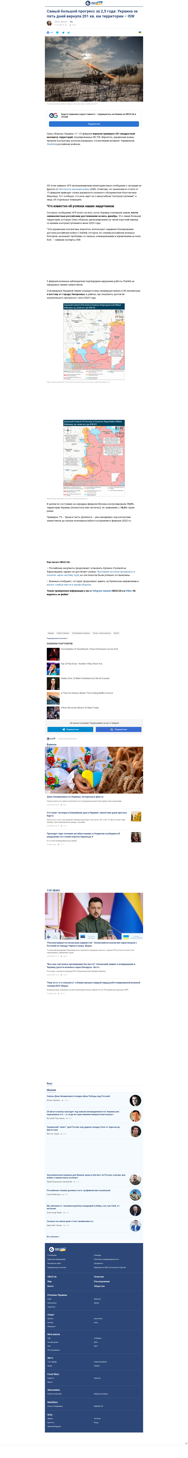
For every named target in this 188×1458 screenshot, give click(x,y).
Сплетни (97, 1418)
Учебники (97, 1338)
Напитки (97, 1378)
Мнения (51, 1090)
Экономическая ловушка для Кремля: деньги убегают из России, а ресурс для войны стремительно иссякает (86, 1176)
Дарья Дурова (60, 22)
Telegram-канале (101, 590)
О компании (52, 1255)
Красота (50, 1422)
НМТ (96, 1346)
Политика (99, 1277)
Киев (49, 1299)
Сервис (97, 1366)
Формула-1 (51, 1326)
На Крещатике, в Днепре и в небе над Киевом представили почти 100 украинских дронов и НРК (87, 990)
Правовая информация (56, 1259)
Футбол (50, 1319)
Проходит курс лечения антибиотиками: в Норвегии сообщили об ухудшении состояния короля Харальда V (83, 835)
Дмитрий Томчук (54, 1225)
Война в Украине (63, 633)
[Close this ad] (186, 1443)
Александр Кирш (54, 1212)
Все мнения (52, 1237)
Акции (49, 1366)
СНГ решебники (53, 1350)
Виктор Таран (53, 1134)
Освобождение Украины (81, 633)
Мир (49, 1281)
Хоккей (50, 1322)
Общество (99, 1286)
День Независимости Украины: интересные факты (75, 796)
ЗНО (49, 1346)
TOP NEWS (53, 890)
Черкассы (51, 1307)
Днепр (96, 1303)
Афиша (50, 1418)
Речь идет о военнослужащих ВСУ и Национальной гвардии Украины (76, 971)
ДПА (95, 1342)
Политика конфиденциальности (106, 1259)
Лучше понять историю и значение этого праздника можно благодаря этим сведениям (84, 801)
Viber (128, 590)
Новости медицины (55, 1406)
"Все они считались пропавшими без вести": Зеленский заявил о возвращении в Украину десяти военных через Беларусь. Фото (91, 966)
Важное (51, 744)
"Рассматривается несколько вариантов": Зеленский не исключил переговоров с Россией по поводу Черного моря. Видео (92, 944)
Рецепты (50, 1378)
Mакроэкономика (101, 1394)
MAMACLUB (98, 1406)
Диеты (50, 1382)
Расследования (102, 1281)
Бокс (96, 1322)
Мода (96, 1422)
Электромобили (100, 1362)
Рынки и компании (54, 1394)
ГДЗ (49, 1338)
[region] (94, 164)
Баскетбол (98, 1319)
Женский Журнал (54, 1426)
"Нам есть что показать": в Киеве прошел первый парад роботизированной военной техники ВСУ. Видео (93, 984)
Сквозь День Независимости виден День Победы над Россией (78, 1096)
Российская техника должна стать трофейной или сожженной (78, 1190)
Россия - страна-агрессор (102, 633)
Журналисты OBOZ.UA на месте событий (110, 1267)
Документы (98, 1263)
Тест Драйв (52, 1362)
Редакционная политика (56, 638)
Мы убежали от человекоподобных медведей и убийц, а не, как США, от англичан (83, 1207)
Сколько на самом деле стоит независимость (70, 1221)
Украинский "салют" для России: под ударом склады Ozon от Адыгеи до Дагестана (83, 1128)
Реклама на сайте (54, 1263)
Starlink (51, 144)
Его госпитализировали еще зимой (62, 841)
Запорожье (51, 1303)
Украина (51, 633)
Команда (97, 1255)
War (71, 22)
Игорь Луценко (53, 1100)
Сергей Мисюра (54, 1194)
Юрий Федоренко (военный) (59, 1182)
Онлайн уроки (52, 1342)
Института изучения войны (74, 189)
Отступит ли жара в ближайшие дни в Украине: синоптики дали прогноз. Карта (87, 814)
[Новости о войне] (51, 739)
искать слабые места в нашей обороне (69, 584)
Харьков (97, 1299)
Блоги (50, 1286)
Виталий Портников (56, 1118)
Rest (49, 1083)
